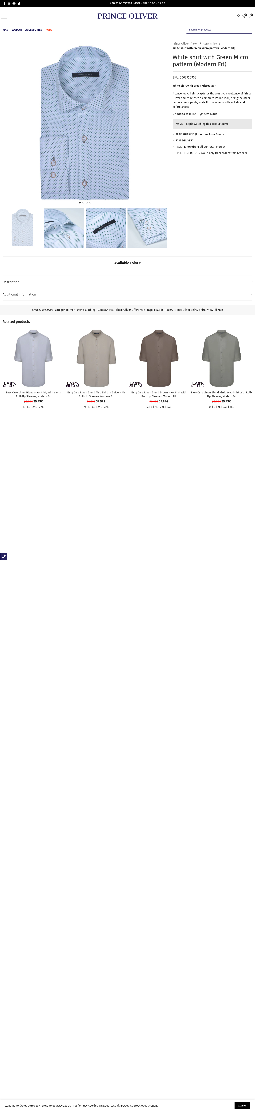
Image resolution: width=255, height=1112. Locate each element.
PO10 (168, 309)
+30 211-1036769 (121, 3)
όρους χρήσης (149, 1105)
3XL (41, 407)
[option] (80, 202)
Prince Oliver (181, 43)
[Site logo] (127, 16)
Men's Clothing (86, 309)
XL (28, 407)
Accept (242, 1105)
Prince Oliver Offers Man (130, 309)
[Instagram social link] (9, 3)
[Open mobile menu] (5, 16)
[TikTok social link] (19, 3)
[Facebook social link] (5, 3)
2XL (34, 407)
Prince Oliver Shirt (185, 309)
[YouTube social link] (14, 3)
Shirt (202, 309)
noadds (158, 309)
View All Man (215, 309)
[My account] (239, 16)
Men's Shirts (210, 43)
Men (195, 43)
